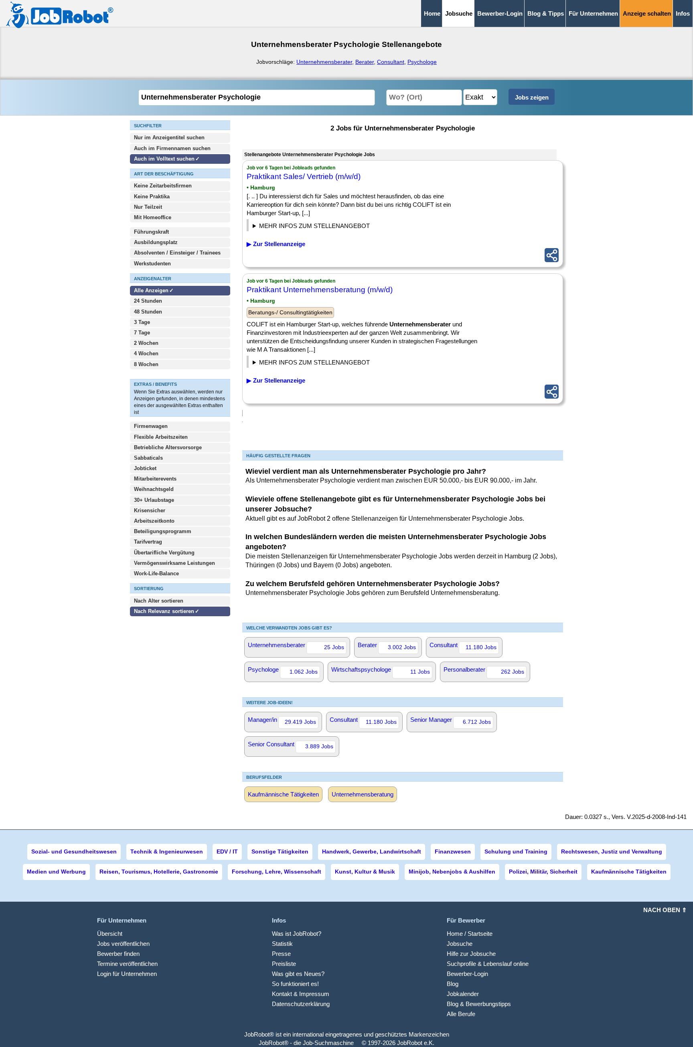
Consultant (390, 62)
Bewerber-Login (500, 13)
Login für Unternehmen (127, 973)
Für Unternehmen (593, 13)
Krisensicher (149, 510)
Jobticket (145, 468)
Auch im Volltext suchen (164, 159)
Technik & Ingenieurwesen (166, 851)
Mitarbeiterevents (155, 479)
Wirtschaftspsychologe (380, 670)
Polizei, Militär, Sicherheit (543, 871)
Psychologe (422, 62)
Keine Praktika (152, 197)
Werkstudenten (152, 264)
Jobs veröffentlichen (123, 943)
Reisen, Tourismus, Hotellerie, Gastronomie (158, 871)
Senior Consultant (290, 745)
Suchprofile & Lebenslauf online (488, 963)
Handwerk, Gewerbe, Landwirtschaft (371, 851)
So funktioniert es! (295, 983)
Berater (364, 62)
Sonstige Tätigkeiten (279, 851)
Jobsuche (459, 943)
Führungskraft (151, 232)
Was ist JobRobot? (296, 933)
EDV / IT (227, 851)
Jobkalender (463, 993)
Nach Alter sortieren (158, 601)
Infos (683, 13)
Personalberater (484, 670)
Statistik (282, 943)
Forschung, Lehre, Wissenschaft (276, 871)
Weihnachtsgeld (154, 489)
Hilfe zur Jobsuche (471, 953)
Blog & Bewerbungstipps (479, 1003)
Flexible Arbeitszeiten (161, 437)
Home (432, 13)
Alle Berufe (461, 1013)
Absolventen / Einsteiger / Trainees (177, 253)
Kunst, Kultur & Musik (365, 871)
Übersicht (109, 933)
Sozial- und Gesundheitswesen (74, 851)
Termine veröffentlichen (127, 963)
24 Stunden (148, 301)
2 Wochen (146, 343)
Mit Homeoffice (152, 217)
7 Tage (142, 333)
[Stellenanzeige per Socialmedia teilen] (552, 255)
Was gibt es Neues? (298, 973)
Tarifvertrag (148, 542)
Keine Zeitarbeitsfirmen (163, 186)
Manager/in (282, 720)
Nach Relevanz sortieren (164, 611)
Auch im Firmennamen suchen (172, 148)
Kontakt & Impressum (300, 993)
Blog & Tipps (545, 13)
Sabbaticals (148, 458)
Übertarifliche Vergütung (164, 553)
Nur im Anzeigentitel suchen (169, 137)
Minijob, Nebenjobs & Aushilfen (452, 871)
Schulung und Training (515, 851)
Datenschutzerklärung (301, 1003)
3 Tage (142, 322)
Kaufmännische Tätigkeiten (283, 794)
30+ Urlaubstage (154, 500)
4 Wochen (146, 353)
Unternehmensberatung (362, 794)
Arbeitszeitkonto (154, 521)
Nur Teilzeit (148, 207)
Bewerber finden (118, 953)
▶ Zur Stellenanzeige (276, 243)
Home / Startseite (469, 933)
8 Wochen (146, 364)
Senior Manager (450, 720)
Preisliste (284, 963)
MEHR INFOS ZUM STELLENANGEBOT (314, 225)
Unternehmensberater (324, 62)
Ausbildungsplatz (156, 242)
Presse (281, 953)
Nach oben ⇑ (665, 909)
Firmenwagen (151, 426)
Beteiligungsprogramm (162, 531)
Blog (452, 983)
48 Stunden (148, 312)
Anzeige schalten (647, 13)
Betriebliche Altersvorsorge (168, 447)
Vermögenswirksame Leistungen (174, 563)
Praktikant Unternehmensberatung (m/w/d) (320, 289)
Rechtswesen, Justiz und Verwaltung (611, 851)
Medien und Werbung (56, 871)
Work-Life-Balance (156, 573)
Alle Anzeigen (152, 290)
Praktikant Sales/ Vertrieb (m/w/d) (304, 176)
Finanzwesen (453, 851)
